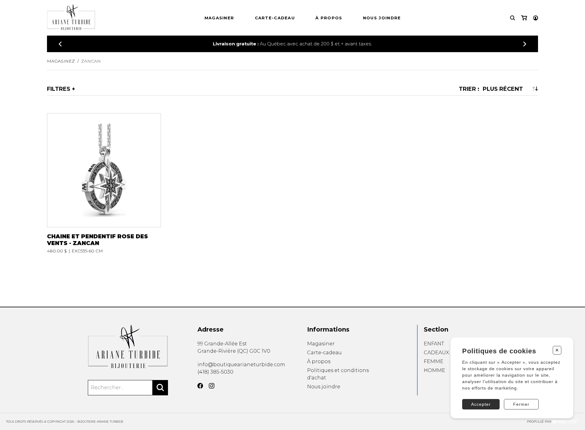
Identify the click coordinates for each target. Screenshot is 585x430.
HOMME (434, 370)
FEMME (433, 361)
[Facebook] (200, 385)
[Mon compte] (535, 18)
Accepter (481, 404)
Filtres (58, 88)
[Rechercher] (160, 387)
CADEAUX (436, 352)
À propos (328, 17)
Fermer (521, 404)
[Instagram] (211, 385)
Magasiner (219, 17)
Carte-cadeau (275, 17)
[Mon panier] (524, 18)
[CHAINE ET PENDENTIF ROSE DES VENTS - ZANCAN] (104, 183)
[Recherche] (512, 18)
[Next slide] (524, 44)
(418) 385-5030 (215, 372)
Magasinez (61, 61)
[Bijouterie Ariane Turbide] (128, 346)
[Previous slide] (60, 44)
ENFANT (434, 344)
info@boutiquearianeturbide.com (241, 364)
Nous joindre (382, 17)
